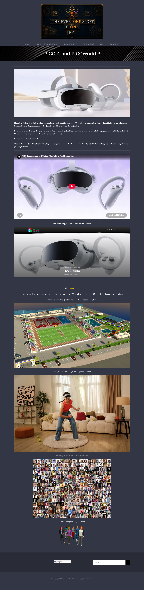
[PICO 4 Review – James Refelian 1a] (72, 228)
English (59, 562)
